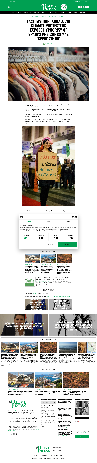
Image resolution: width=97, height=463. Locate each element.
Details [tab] (48, 221)
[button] (54, 402)
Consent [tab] (29, 221)
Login (85, 1)
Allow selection (48, 244)
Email (77, 422)
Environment (45, 16)
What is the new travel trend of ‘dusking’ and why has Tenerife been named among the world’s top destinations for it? (65, 403)
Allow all (67, 244)
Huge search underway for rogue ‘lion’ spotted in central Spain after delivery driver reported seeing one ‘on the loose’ (86, 356)
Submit (82, 436)
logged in (34, 293)
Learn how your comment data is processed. (59, 296)
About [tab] (68, 221)
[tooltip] (79, 7)
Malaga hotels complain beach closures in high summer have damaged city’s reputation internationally (47, 269)
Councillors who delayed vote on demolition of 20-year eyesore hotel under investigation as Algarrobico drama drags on (32, 269)
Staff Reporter (50, 43)
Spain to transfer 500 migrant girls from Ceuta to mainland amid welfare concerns (64, 409)
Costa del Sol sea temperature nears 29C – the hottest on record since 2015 (67, 355)
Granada (51, 16)
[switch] (41, 238)
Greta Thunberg (46, 109)
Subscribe (77, 1)
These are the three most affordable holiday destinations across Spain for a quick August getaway (65, 416)
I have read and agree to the (83, 432)
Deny (29, 244)
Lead (55, 16)
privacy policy (82, 432)
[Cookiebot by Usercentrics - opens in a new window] (71, 217)
